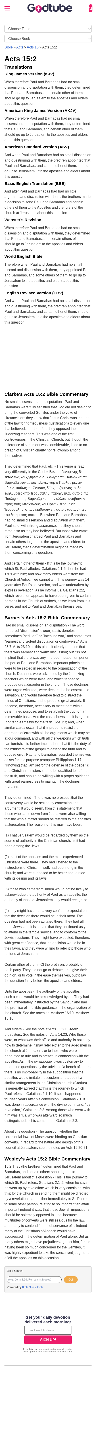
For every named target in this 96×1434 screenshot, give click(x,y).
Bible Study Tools (32, 1287)
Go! (71, 1279)
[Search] (90, 8)
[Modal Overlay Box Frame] (48, 1334)
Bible (8, 47)
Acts (19, 47)
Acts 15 (33, 47)
